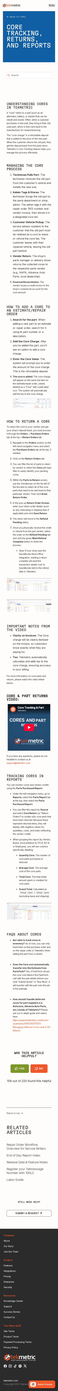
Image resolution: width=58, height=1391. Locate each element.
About (7, 1240)
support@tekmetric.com (18, 763)
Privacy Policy (11, 1347)
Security (8, 1287)
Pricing (7, 1276)
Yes (22, 1068)
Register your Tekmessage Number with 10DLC (25, 1171)
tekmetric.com (11, 1380)
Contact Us (9, 1317)
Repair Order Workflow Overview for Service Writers (26, 1146)
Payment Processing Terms (18, 1342)
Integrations (10, 1271)
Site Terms (9, 1331)
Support (8, 1306)
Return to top (14, 1113)
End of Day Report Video (23, 1155)
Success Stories (12, 1311)
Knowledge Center (13, 1301)
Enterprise (9, 1281)
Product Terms (11, 1336)
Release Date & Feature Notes (27, 1162)
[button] (52, 5)
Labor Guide (15, 1180)
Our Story (8, 1246)
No (41, 1068)
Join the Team (11, 1251)
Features (8, 1265)
